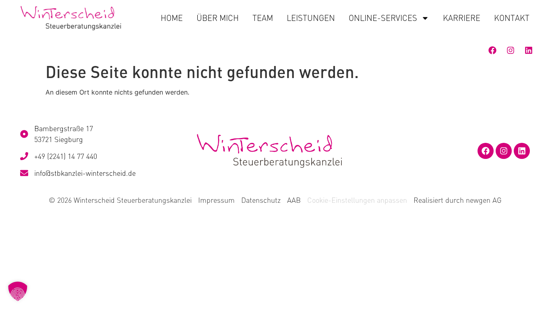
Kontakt (511, 18)
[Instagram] (510, 50)
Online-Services (383, 18)
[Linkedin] (529, 50)
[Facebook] (492, 50)
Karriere (461, 18)
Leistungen (311, 18)
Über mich (217, 18)
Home (172, 18)
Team (262, 18)
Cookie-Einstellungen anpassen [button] (357, 200)
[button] (17, 291)
